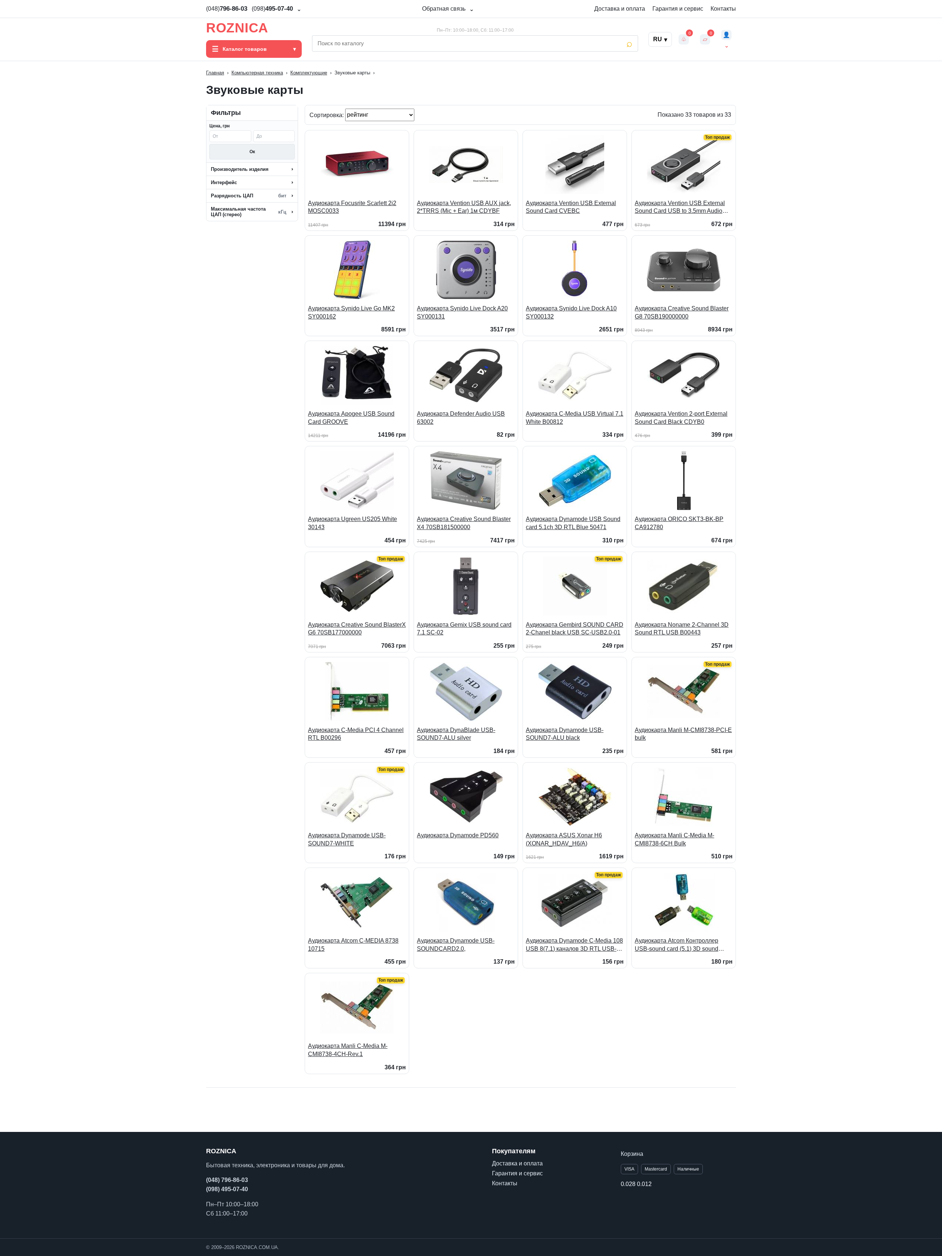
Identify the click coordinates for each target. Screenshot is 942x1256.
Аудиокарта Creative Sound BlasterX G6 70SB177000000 (357, 629)
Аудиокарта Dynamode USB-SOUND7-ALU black (564, 734)
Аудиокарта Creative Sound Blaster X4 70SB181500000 (464, 523)
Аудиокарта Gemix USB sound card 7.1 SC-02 (464, 629)
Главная (215, 72)
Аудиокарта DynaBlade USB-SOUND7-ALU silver (456, 734)
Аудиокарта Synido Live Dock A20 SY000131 (462, 312)
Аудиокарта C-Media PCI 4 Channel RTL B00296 (356, 734)
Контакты (723, 9)
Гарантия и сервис (677, 9)
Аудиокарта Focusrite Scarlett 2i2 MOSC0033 (352, 207)
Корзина (632, 1154)
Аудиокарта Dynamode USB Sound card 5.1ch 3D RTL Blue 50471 (573, 523)
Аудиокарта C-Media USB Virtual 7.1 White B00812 (574, 418)
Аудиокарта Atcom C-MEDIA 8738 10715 (353, 944)
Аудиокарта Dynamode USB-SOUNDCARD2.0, (456, 944)
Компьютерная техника (257, 72)
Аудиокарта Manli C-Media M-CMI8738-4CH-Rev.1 (347, 1050)
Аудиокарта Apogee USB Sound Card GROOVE (351, 418)
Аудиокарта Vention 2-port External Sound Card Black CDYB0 (681, 418)
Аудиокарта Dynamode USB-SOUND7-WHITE (347, 839)
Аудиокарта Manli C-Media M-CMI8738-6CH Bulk (674, 839)
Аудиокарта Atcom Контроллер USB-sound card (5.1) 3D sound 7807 (676, 945)
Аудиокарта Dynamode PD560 (458, 835)
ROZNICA (237, 28)
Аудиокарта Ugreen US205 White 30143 (352, 523)
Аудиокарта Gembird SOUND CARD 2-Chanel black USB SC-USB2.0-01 (574, 629)
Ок (252, 151)
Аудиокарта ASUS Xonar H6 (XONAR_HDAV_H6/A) (564, 839)
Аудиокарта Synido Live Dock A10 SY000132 (571, 312)
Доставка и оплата (619, 9)
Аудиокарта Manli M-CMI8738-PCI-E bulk (683, 734)
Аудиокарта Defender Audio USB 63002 (461, 418)
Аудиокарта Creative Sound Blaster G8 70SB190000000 (682, 312)
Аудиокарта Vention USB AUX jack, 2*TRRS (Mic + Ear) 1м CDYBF (464, 207)
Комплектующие (308, 72)
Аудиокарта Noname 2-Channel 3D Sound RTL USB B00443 (682, 629)
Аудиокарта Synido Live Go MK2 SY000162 (351, 312)
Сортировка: (327, 115)
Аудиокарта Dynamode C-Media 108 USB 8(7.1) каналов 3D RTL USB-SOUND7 (574, 945)
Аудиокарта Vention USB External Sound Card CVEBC (571, 207)
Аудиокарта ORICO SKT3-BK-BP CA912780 (679, 523)
